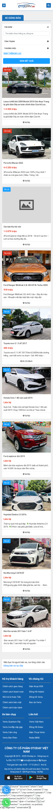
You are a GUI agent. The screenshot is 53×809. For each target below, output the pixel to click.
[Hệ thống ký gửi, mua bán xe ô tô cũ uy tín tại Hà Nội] (26, 7)
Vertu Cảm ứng (9, 732)
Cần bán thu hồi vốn (12, 227)
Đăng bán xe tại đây (13, 665)
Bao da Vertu (35, 702)
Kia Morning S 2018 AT (14, 573)
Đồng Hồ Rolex (36, 727)
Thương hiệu (10, 48)
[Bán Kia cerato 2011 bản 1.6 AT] (26, 627)
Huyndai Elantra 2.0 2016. (15, 514)
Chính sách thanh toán (13, 691)
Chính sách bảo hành (12, 707)
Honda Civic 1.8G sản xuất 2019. (18, 398)
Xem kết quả (26, 61)
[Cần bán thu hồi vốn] (26, 222)
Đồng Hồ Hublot (36, 691)
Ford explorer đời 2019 (14, 456)
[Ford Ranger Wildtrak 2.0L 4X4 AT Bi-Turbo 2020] (26, 281)
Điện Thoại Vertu (37, 732)
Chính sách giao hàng (12, 686)
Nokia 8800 (34, 737)
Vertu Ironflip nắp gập (12, 727)
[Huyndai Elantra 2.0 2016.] (26, 510)
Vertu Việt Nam (36, 721)
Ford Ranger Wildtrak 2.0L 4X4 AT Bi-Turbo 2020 (26, 285)
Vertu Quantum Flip (11, 721)
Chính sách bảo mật (11, 702)
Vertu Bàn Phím (9, 737)
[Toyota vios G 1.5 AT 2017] (26, 339)
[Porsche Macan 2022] (26, 158)
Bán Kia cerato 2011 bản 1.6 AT (18, 631)
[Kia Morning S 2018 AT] (26, 568)
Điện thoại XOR (36, 686)
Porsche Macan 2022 (13, 163)
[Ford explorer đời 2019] (26, 452)
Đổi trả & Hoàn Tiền (11, 697)
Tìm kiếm (8, 27)
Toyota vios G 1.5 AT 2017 (15, 343)
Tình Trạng (9, 41)
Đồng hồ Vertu (36, 697)
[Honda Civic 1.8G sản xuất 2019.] (26, 393)
